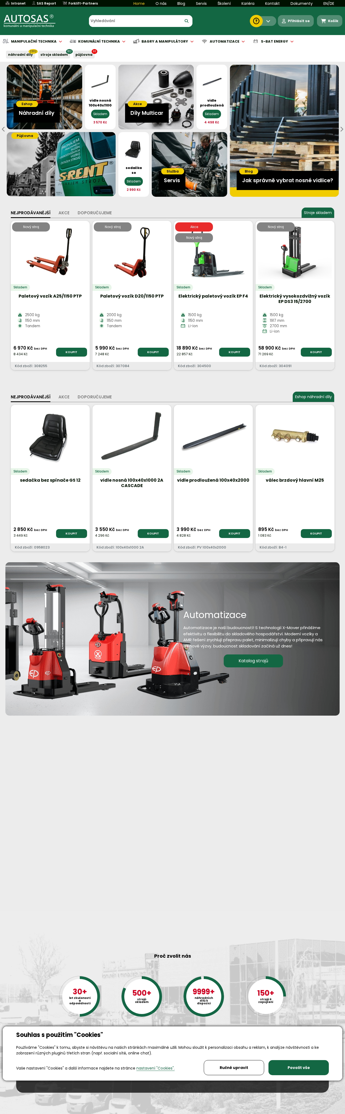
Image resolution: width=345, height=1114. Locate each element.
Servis (201, 3)
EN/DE (328, 3)
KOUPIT (71, 352)
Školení (224, 3)
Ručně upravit (234, 1067)
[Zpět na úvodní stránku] (33, 21)
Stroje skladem (318, 212)
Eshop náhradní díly (313, 396)
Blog (181, 3)
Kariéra (248, 3)
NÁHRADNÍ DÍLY (20, 54)
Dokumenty (302, 3)
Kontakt (272, 3)
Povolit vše (299, 1067)
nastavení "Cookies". (155, 1068)
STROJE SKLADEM (54, 54)
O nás (161, 3)
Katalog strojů (253, 661)
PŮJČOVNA (83, 54)
